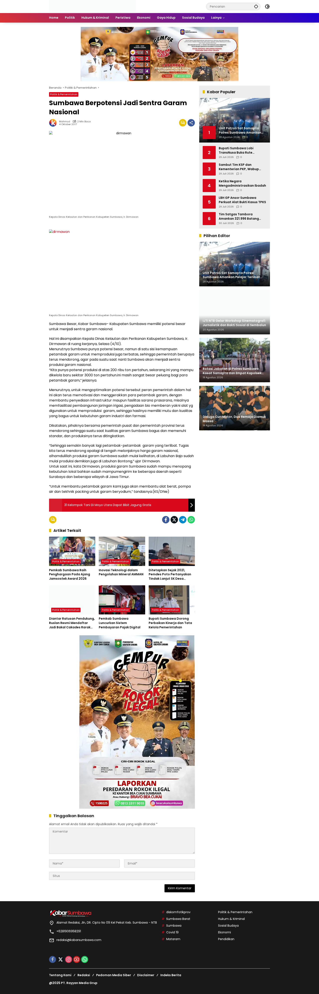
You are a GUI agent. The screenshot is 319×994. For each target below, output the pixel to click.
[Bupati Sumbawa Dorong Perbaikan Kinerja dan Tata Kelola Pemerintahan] (172, 599)
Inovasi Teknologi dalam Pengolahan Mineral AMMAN (121, 572)
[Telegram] (182, 519)
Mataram (173, 939)
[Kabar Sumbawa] (92, 6)
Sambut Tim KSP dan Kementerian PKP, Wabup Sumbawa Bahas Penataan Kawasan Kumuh (240, 167)
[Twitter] (174, 519)
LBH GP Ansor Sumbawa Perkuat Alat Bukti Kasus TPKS (242, 200)
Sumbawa (173, 925)
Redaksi (83, 975)
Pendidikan (226, 939)
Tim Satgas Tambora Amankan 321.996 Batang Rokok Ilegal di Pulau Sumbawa (239, 216)
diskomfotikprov (178, 912)
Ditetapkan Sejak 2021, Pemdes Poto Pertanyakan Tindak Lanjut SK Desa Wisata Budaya (170, 574)
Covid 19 (172, 932)
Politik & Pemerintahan (63, 94)
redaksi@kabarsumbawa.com (78, 940)
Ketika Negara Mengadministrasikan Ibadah (242, 183)
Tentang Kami (60, 975)
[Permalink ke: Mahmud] (54, 123)
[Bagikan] (191, 122)
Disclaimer (145, 975)
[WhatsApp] (191, 519)
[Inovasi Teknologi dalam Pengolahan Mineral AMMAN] (122, 551)
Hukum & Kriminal (231, 919)
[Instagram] (68, 959)
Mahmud (64, 121)
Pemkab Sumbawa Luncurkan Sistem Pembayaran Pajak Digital (119, 623)
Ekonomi (224, 932)
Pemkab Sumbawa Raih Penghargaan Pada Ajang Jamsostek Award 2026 (69, 574)
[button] (256, 6)
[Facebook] (165, 519)
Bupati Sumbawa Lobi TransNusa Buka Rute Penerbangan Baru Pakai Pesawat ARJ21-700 (238, 150)
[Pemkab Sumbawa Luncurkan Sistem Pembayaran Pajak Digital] (122, 599)
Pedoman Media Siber (113, 975)
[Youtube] (76, 959)
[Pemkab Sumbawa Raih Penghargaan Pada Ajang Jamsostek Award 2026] (72, 551)
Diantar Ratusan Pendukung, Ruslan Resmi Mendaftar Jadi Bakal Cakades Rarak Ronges (72, 623)
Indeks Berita (170, 975)
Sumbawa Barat (178, 919)
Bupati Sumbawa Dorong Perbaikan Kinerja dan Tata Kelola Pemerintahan (170, 623)
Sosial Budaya (228, 925)
